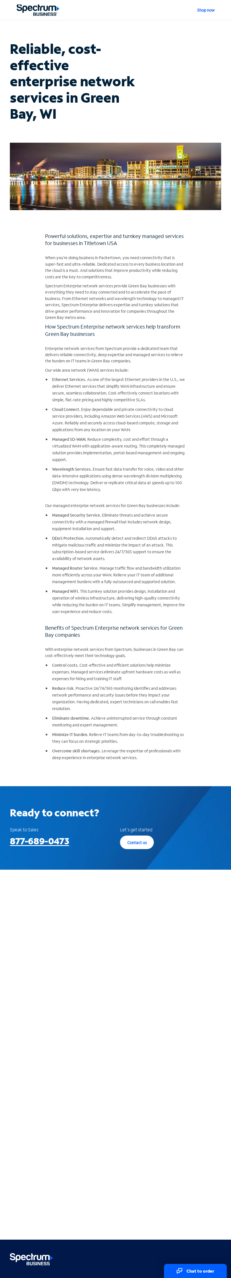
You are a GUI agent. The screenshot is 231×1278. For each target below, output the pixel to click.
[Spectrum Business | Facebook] (192, 1258)
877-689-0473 (39, 841)
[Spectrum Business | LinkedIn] (204, 1258)
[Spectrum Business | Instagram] (216, 1258)
